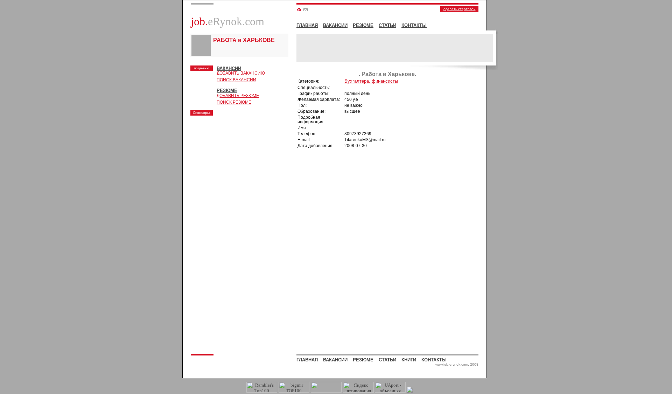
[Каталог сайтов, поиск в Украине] (326, 391)
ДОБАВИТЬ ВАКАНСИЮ (241, 73)
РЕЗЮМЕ (363, 25)
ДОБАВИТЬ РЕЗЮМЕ (238, 95)
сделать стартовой (459, 9)
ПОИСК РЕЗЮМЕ (234, 102)
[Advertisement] (244, 163)
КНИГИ (408, 359)
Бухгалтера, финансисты (371, 81)
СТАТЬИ (387, 25)
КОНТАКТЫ (414, 25)
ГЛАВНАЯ (307, 25)
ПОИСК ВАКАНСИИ (236, 79)
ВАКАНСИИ (335, 25)
